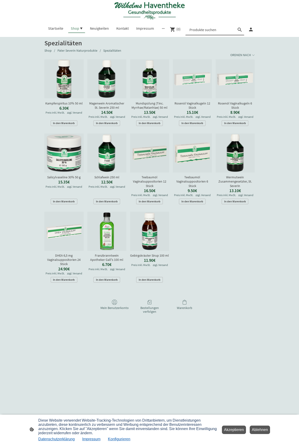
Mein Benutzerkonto (114, 308)
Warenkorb (184, 308)
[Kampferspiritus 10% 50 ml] (63, 78)
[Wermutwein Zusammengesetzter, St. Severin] (235, 152)
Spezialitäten (112, 50)
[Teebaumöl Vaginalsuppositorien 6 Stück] (192, 152)
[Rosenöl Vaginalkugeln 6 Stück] (235, 78)
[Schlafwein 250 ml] (106, 152)
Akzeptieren (234, 430)
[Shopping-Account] (251, 29)
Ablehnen (260, 430)
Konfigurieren (119, 439)
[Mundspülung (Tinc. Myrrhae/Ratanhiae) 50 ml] (149, 78)
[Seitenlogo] (149, 11)
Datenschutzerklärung (56, 439)
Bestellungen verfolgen (149, 310)
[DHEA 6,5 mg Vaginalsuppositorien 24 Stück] (63, 231)
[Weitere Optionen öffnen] (163, 28)
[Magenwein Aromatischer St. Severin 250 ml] (106, 78)
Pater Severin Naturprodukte (77, 50)
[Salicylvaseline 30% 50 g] (63, 152)
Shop (48, 50)
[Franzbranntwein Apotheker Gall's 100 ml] (106, 231)
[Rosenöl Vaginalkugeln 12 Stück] (192, 78)
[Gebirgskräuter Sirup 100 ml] (149, 231)
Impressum (91, 439)
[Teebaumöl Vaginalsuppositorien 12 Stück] (149, 152)
